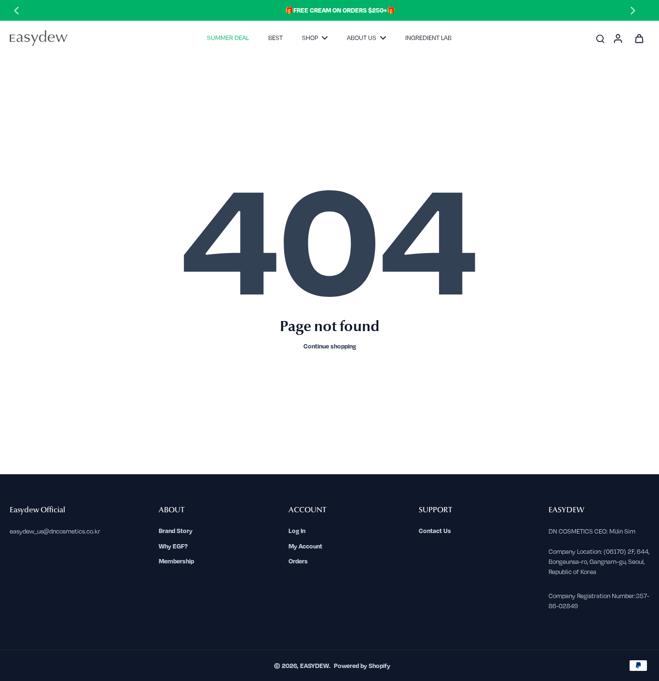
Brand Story (175, 530)
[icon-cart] (638, 38)
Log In (296, 530)
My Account (305, 546)
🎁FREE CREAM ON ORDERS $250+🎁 (325, 10)
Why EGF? (173, 546)
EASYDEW (314, 665)
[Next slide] (633, 10)
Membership (176, 561)
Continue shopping (329, 346)
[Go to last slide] (16, 10)
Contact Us (435, 530)
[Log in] (617, 38)
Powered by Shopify (362, 665)
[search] (600, 38)
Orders (298, 561)
